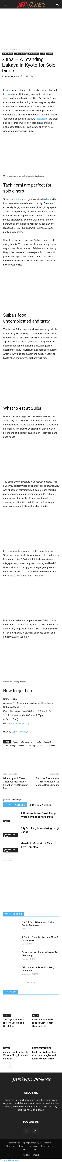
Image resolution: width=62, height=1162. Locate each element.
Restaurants (33, 54)
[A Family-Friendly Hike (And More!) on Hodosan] (11, 941)
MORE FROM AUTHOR (40, 805)
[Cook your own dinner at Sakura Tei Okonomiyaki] (11, 956)
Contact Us (35, 1149)
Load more (30, 982)
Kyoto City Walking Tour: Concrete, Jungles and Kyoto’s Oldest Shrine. (44, 1055)
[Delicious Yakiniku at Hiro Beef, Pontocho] (11, 971)
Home (4, 49)
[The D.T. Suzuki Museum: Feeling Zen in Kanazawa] (11, 926)
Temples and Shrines (9, 835)
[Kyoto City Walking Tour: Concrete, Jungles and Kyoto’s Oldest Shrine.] (45, 1040)
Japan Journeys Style (41, 1048)
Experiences (33, 1146)
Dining (24, 54)
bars (48, 199)
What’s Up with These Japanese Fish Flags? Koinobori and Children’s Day (15, 783)
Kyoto (27, 49)
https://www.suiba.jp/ (20, 723)
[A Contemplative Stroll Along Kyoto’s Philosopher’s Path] (11, 816)
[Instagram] (35, 1131)
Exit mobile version (9, 1160)
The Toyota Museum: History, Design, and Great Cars (14, 1022)
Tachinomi (50, 745)
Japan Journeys (11, 76)
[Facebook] (27, 1131)
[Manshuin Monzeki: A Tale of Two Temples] (11, 847)
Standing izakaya (35, 745)
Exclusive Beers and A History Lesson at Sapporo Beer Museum (47, 781)
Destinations (15, 49)
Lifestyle (49, 54)
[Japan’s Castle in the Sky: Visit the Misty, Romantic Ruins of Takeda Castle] (16, 1040)
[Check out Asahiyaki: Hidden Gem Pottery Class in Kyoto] (45, 1008)
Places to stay (47, 1146)
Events (25, 1149)
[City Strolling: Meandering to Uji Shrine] (11, 832)
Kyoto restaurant (43, 742)
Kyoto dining (10, 745)
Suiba (21, 745)
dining (9, 94)
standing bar (27, 742)
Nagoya (7, 1015)
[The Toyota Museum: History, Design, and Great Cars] (16, 1008)
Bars (42, 54)
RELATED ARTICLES (15, 805)
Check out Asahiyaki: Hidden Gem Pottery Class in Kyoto (43, 1022)
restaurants (42, 118)
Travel (21, 1146)
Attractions (11, 1146)
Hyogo (6, 1048)
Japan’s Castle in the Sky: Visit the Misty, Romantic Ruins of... (16, 1055)
